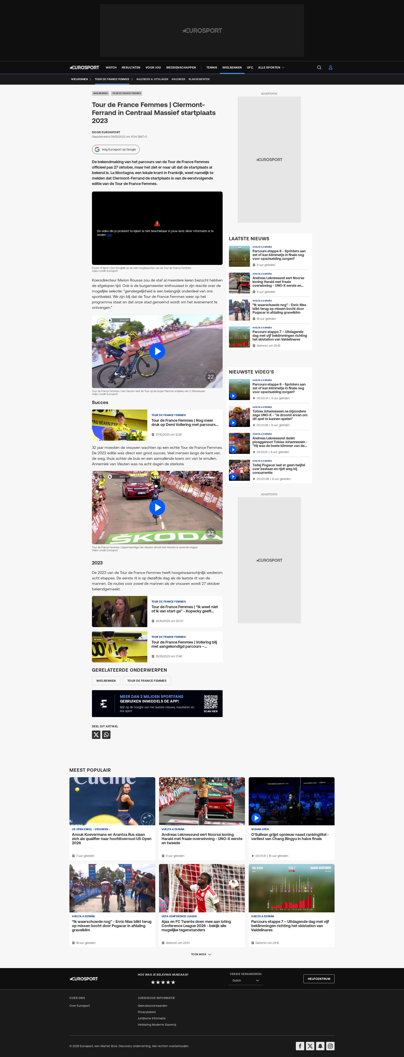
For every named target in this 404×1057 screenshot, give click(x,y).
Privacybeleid (146, 1012)
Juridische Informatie (152, 1018)
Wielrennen (100, 93)
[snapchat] (320, 1046)
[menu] (319, 67)
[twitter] (310, 1046)
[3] (163, 982)
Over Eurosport (79, 1005)
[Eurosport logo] (84, 67)
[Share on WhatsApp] (106, 735)
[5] (173, 982)
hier (109, 235)
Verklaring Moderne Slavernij (157, 1024)
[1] (152, 982)
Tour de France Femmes (126, 93)
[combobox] (246, 980)
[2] (158, 982)
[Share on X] (96, 735)
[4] (168, 982)
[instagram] (330, 1046)
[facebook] (300, 1046)
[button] (157, 351)
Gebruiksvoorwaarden (152, 1005)
